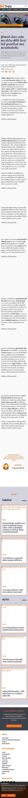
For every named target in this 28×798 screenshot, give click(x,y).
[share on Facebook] (6, 72)
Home (2, 65)
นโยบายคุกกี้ (5, 738)
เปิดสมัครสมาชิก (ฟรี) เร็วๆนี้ (14, 726)
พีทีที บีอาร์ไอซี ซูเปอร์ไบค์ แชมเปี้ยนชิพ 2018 (14, 458)
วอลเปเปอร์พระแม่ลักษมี (8, 770)
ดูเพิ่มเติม (24, 501)
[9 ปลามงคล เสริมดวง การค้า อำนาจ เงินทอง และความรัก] (14, 576)
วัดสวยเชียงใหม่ (6, 754)
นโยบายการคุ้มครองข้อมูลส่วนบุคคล (11, 740)
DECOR (4, 555)
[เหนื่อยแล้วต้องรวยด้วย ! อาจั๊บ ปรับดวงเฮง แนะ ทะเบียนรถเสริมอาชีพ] (14, 677)
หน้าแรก (4, 9)
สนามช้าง (14, 460)
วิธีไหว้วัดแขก (5, 768)
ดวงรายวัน (4, 760)
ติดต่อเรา (4, 742)
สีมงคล (4, 773)
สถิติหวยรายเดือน (6, 758)
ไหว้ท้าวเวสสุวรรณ (6, 766)
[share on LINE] (13, 72)
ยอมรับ (4, 795)
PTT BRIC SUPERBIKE (13, 455)
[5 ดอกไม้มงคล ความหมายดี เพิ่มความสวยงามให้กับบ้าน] (14, 545)
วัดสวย (3, 752)
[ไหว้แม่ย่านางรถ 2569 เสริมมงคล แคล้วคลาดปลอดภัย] (14, 645)
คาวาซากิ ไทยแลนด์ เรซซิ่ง (11, 457)
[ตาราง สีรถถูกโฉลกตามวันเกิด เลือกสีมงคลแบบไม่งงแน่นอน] (14, 613)
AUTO (2, 33)
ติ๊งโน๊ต (20, 457)
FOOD (4, 520)
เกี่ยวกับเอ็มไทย (6, 744)
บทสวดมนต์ (5, 762)
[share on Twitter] (10, 72)
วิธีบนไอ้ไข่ (4, 764)
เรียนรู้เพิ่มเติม (11, 795)
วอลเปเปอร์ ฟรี (5, 771)
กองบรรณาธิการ (18, 468)
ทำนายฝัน (9, 9)
